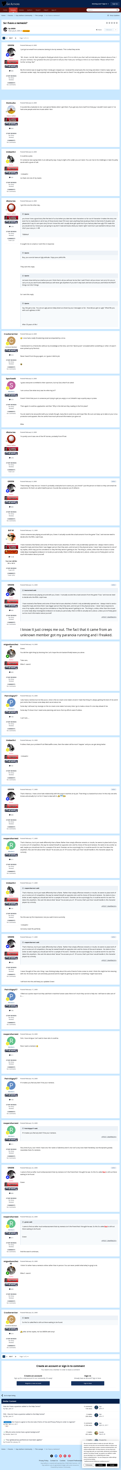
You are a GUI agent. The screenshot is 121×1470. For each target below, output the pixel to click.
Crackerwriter (11, 334)
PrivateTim (9, 1442)
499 (11, 672)
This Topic (110, 10)
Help (45, 10)
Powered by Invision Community (60, 1467)
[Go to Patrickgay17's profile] (11, 702)
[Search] (117, 9)
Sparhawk (11, 378)
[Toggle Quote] (23, 214)
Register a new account (33, 1383)
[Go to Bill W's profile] (11, 537)
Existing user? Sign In (100, 4)
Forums (13, 10)
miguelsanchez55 (11, 645)
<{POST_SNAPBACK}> (109, 617)
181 (11, 177)
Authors (29, 10)
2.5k (12, 226)
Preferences (89, 1465)
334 (11, 355)
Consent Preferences (74, 1461)
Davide (7, 1434)
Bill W (11, 530)
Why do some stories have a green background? (23, 1432)
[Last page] (15, 38)
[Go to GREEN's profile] (5, 29)
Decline (101, 1465)
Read (38, 10)
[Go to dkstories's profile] (11, 207)
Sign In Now (88, 1383)
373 (11, 399)
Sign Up (115, 4)
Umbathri (11, 152)
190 (11, 717)
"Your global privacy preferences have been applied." (24, 1440)
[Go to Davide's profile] (96, 1433)
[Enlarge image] (21, 338)
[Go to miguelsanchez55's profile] (11, 653)
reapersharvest (10, 838)
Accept (112, 1465)
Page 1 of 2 (24, 38)
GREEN (13, 29)
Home (5, 10)
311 (11, 859)
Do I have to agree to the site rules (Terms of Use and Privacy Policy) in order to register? (43, 1422)
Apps (53, 10)
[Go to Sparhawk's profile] (11, 385)
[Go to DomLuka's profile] (11, 109)
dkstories (11, 201)
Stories (21, 10)
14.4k (12, 557)
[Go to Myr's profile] (96, 1407)
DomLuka (11, 103)
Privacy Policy (43, 1461)
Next (11, 38)
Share (99, 30)
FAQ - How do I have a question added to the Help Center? (24, 1414)
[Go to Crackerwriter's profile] (11, 341)
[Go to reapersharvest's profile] (11, 845)
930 (11, 128)
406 (11, 71)
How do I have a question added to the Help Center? (21, 1406)
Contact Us (54, 1461)
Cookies (62, 1461)
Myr (6, 1408)
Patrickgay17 (11, 695)
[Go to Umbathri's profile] (11, 158)
